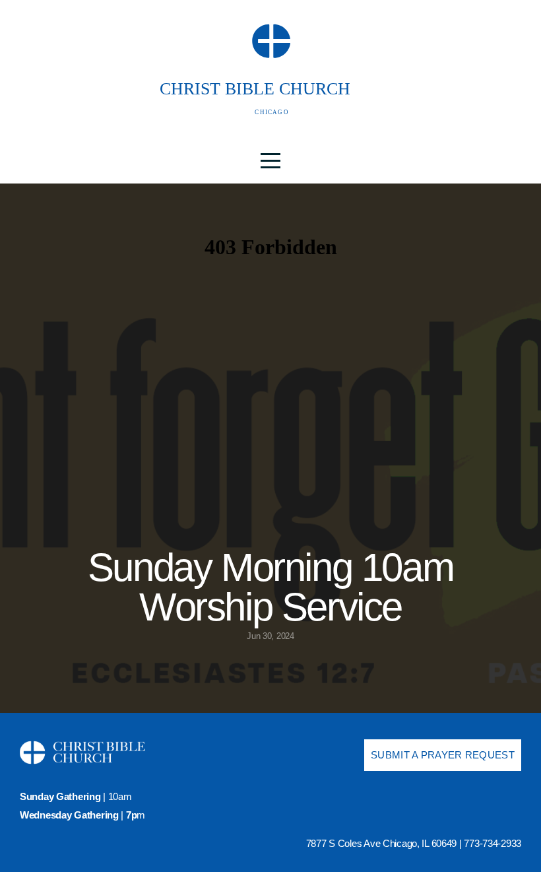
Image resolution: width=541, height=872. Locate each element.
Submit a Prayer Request (443, 754)
